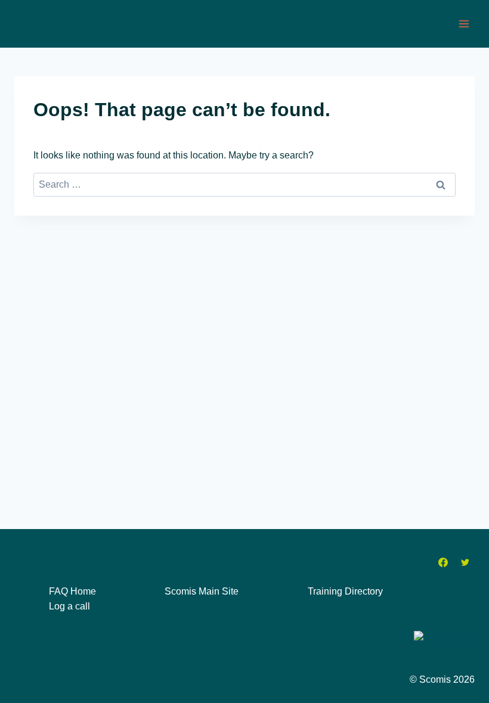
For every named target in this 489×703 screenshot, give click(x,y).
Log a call (69, 606)
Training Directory (345, 591)
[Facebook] (443, 562)
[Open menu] (464, 23)
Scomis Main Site (202, 591)
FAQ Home (72, 591)
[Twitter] (465, 562)
